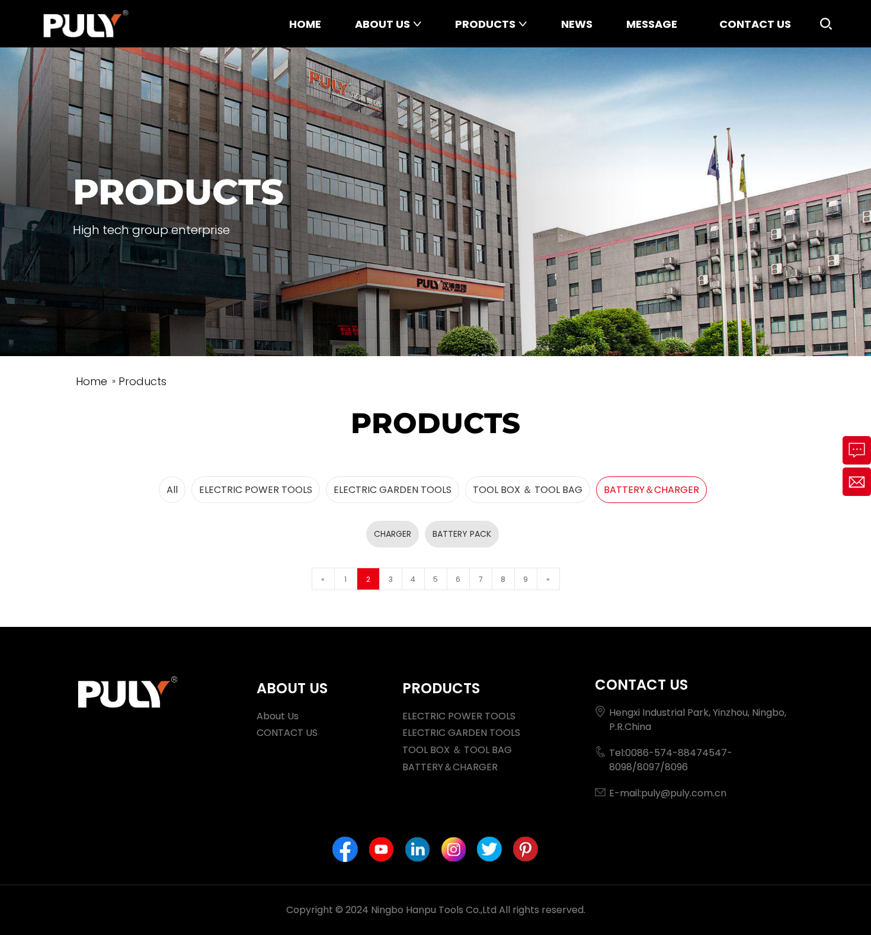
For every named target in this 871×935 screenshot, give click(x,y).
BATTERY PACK (462, 534)
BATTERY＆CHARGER (651, 490)
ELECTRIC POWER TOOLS (255, 490)
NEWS (577, 24)
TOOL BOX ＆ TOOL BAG (527, 490)
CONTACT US (755, 24)
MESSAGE (651, 24)
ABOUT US (382, 24)
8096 (676, 767)
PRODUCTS (485, 24)
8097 (648, 767)
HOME (305, 24)
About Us (278, 716)
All (172, 490)
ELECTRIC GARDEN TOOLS (392, 490)
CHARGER (392, 534)
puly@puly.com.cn (683, 793)
